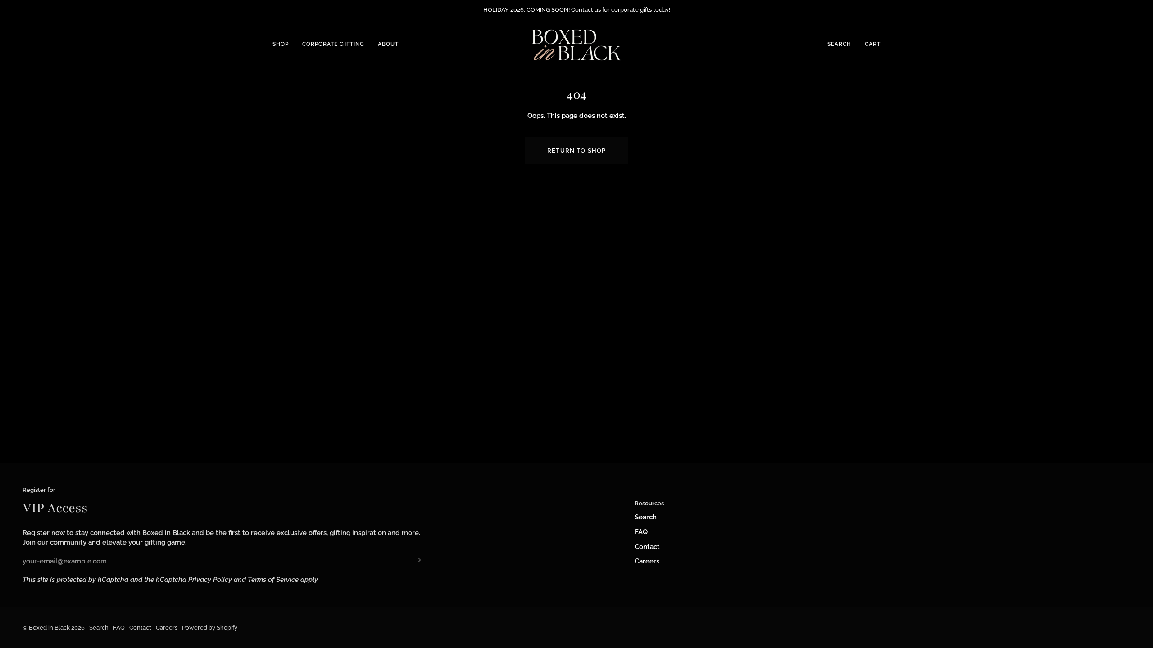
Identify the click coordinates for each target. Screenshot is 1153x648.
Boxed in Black (49, 627)
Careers (647, 561)
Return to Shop (576, 150)
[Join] (413, 560)
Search (646, 517)
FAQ (641, 532)
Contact (647, 546)
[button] (283, 45)
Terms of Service (273, 579)
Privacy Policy (210, 579)
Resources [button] (649, 503)
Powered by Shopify (209, 627)
